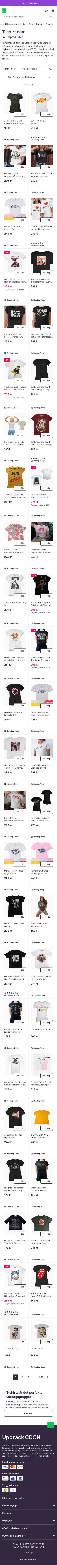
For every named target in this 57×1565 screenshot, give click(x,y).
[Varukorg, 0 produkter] (46, 10)
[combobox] (28, 16)
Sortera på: (18, 77)
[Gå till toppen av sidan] (50, 1425)
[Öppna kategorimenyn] (53, 10)
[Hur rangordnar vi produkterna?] (9, 77)
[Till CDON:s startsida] (4, 10)
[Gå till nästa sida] (47, 1377)
